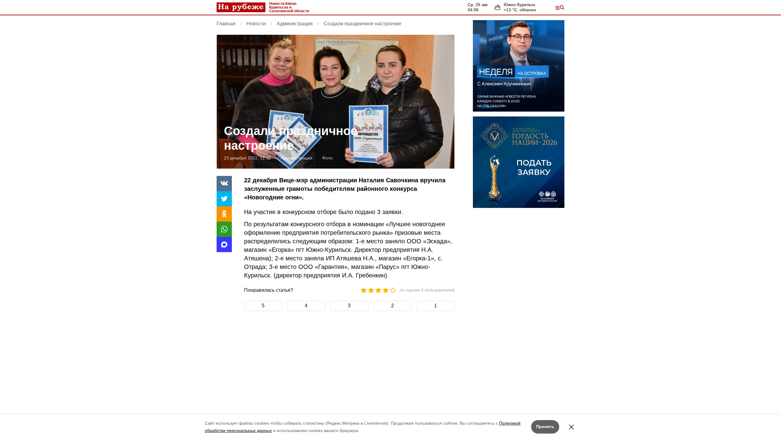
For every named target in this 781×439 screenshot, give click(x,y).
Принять (545, 426)
